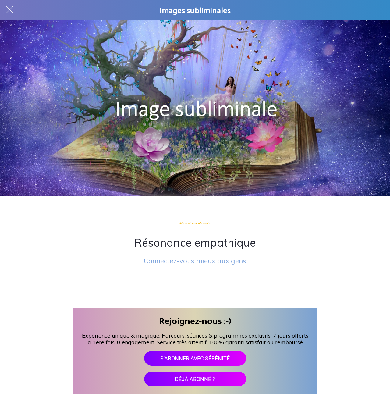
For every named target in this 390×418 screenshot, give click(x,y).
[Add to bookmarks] (195, 289)
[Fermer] (9, 9)
